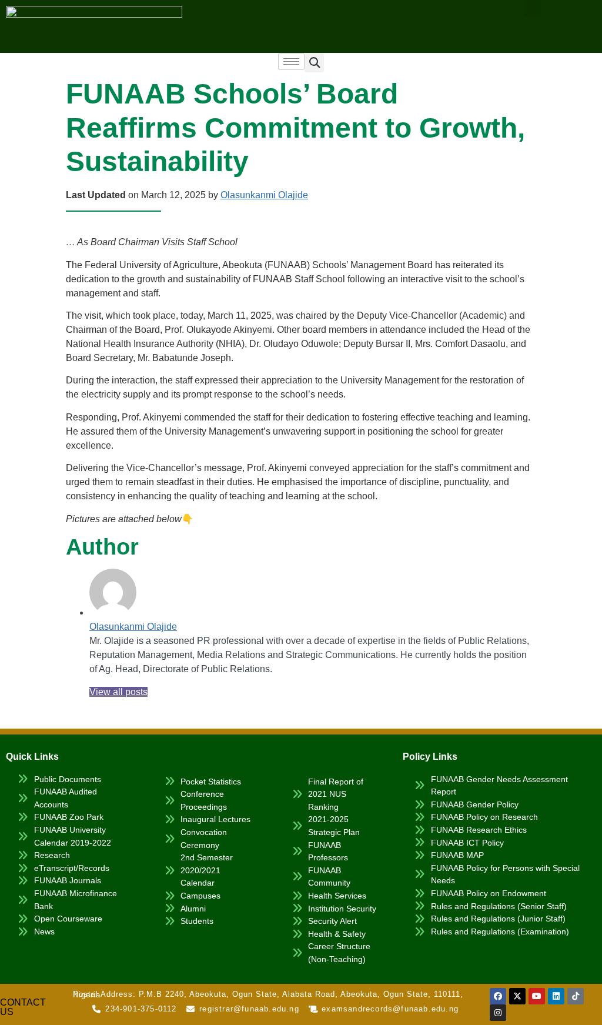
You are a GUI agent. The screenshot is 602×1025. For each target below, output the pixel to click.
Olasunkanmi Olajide (264, 195)
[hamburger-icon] (291, 61)
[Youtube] (537, 996)
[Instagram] (498, 1012)
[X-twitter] (517, 996)
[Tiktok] (575, 996)
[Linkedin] (556, 996)
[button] (314, 62)
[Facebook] (498, 996)
